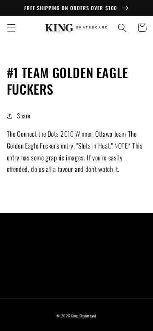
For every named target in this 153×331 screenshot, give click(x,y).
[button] (11, 27)
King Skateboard (83, 316)
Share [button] (24, 115)
